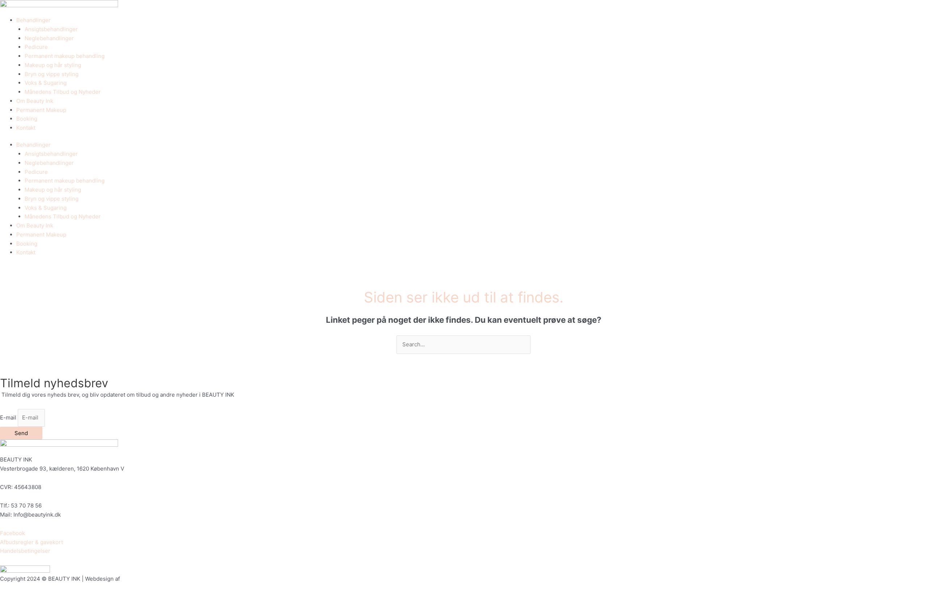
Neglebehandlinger (49, 38)
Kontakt (25, 127)
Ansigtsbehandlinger (51, 29)
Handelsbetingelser (25, 550)
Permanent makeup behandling (65, 56)
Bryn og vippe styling (52, 74)
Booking (26, 118)
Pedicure (36, 46)
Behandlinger (33, 20)
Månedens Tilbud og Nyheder (63, 91)
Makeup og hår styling (53, 65)
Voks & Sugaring (46, 82)
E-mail (9, 417)
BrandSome (136, 578)
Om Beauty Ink (34, 100)
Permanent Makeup (41, 110)
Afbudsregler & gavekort (31, 542)
